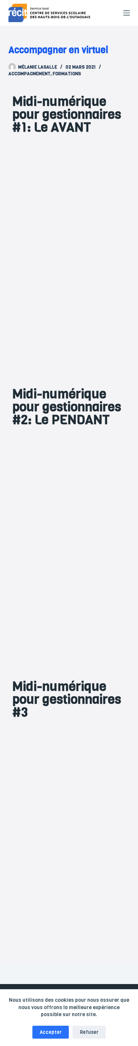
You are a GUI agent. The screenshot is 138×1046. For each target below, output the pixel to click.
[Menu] (126, 13)
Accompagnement (29, 74)
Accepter (50, 1032)
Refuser (89, 1032)
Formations (67, 74)
